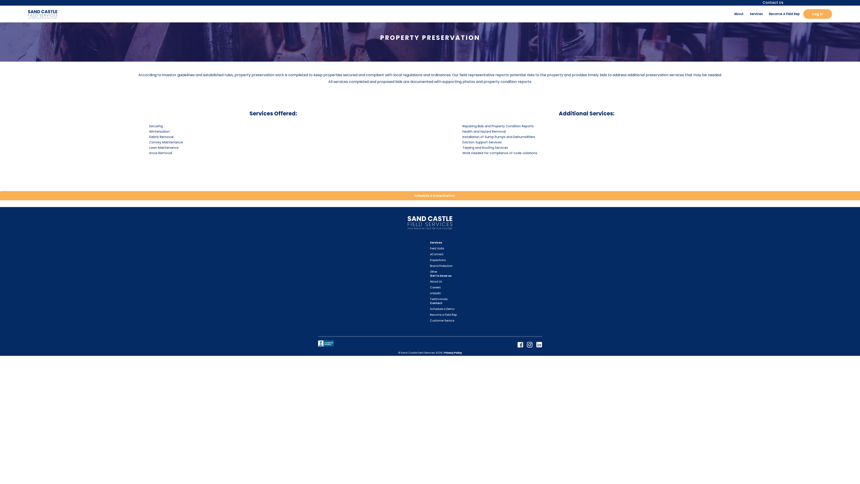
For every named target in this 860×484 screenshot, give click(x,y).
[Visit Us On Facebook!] (521, 345)
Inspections (438, 260)
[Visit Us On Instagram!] (530, 345)
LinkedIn (435, 293)
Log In (817, 14)
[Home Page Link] (430, 224)
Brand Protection (441, 266)
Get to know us (441, 276)
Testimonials (439, 299)
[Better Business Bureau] (326, 343)
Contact (436, 303)
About (739, 14)
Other (433, 272)
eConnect (436, 254)
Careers (435, 287)
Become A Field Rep (784, 14)
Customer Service (442, 320)
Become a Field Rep (443, 315)
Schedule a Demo (442, 309)
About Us (436, 281)
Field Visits (437, 248)
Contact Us (771, 2)
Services (756, 14)
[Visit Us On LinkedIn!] (539, 345)
